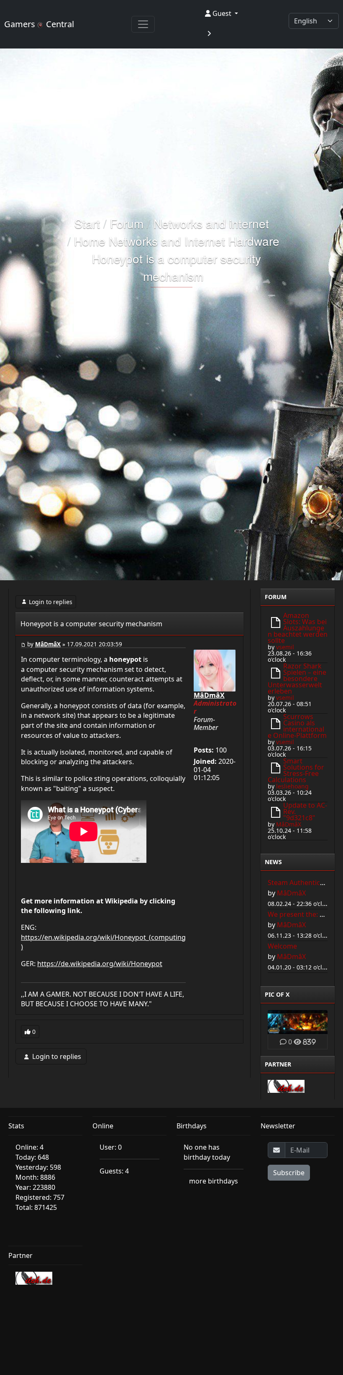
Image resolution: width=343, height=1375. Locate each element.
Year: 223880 (35, 1187)
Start (87, 223)
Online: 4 (29, 1147)
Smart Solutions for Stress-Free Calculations (296, 770)
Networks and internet (211, 223)
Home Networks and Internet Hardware (176, 240)
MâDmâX (48, 644)
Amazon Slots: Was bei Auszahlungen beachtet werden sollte (298, 628)
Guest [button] (222, 13)
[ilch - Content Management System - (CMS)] (286, 1085)
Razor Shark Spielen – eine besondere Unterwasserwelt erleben (297, 678)
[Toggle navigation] (143, 24)
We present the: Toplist (304, 914)
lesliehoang (292, 786)
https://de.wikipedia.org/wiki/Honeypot (99, 963)
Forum (126, 223)
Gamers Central (39, 24)
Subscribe (289, 1172)
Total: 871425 (36, 1207)
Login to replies (50, 602)
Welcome (282, 946)
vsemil (285, 647)
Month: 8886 (35, 1177)
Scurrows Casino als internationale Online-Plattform (297, 726)
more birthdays (213, 1181)
